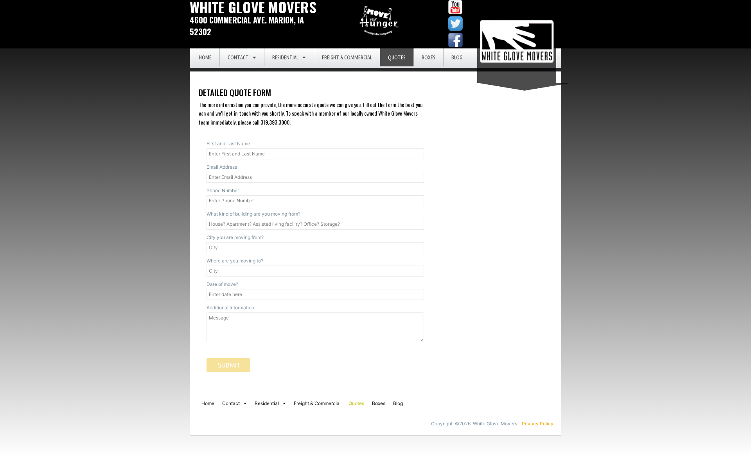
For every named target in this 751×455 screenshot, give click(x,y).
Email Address (222, 167)
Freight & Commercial (347, 57)
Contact (238, 57)
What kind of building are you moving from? (253, 214)
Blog (456, 57)
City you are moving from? (235, 237)
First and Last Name (228, 143)
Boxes (428, 57)
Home (205, 57)
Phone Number (223, 190)
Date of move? (222, 284)
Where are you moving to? (235, 261)
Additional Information (230, 307)
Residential (285, 57)
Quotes (397, 57)
